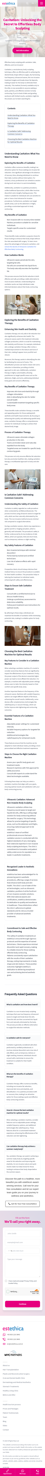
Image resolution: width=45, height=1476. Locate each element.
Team (5, 1417)
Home (19, 37)
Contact (6, 1430)
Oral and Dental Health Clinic (14, 1378)
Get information (22, 50)
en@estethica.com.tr (15, 1344)
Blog (25, 37)
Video (5, 1426)
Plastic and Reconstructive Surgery (16, 1374)
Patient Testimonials (10, 1413)
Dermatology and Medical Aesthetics (17, 1382)
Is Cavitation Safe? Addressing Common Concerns (19, 132)
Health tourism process (12, 1404)
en (33, 3)
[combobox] (8, 1251)
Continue (22, 1304)
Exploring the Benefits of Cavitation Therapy (21, 124)
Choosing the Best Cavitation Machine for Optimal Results (22, 140)
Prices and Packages (10, 1409)
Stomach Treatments (11, 1386)
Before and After (9, 1395)
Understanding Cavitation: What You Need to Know (21, 116)
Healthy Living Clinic (10, 1391)
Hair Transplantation (11, 1370)
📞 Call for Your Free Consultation (22, 1204)
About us (6, 1365)
